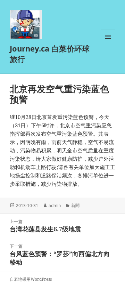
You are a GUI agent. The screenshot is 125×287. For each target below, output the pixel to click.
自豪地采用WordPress (31, 279)
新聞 (75, 205)
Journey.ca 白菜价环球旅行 (50, 53)
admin (55, 205)
